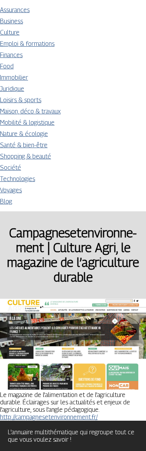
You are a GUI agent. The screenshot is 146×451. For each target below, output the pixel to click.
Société (10, 167)
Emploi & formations (27, 43)
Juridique (12, 88)
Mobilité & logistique (27, 122)
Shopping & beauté (25, 156)
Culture (9, 32)
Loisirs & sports (20, 100)
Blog (6, 201)
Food (7, 66)
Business (11, 21)
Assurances (15, 10)
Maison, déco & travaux (30, 111)
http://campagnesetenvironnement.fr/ (49, 417)
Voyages (11, 190)
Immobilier (14, 77)
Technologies (17, 179)
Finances (11, 55)
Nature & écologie (24, 134)
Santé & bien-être (23, 145)
